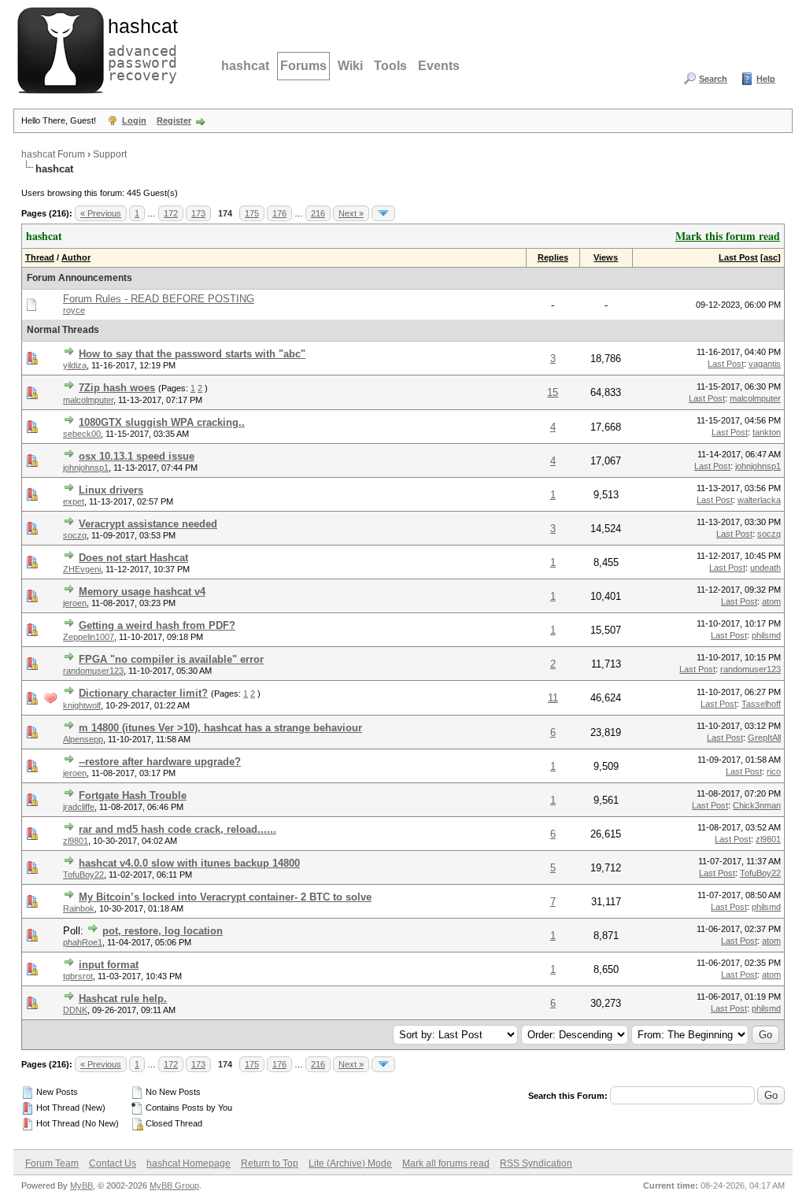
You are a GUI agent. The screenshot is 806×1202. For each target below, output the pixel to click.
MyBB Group (174, 1185)
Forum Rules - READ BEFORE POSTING (158, 299)
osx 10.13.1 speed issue (136, 456)
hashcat (245, 65)
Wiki (350, 65)
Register (174, 120)
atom (771, 601)
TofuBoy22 (83, 874)
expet (73, 501)
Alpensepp (83, 739)
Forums (303, 65)
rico (774, 771)
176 (279, 213)
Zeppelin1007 (88, 637)
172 (171, 213)
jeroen (75, 603)
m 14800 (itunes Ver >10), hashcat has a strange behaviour (220, 728)
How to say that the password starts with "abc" (192, 354)
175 (252, 213)
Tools (390, 65)
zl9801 (75, 840)
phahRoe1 (82, 942)
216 (318, 213)
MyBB (81, 1185)
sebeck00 (82, 433)
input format (109, 965)
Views (605, 257)
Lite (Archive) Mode (350, 1163)
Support (110, 154)
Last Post (738, 257)
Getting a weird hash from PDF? (157, 625)
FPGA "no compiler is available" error (171, 659)
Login (134, 120)
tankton (766, 432)
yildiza (75, 365)
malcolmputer (88, 400)
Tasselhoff (761, 703)
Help (765, 78)
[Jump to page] (383, 213)
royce (74, 310)
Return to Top (269, 1163)
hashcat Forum (53, 154)
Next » (351, 213)
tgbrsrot (78, 976)
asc (770, 257)
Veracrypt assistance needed (148, 524)
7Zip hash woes (117, 388)
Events (439, 65)
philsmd (766, 635)
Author (76, 257)
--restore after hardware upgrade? (160, 761)
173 (198, 213)
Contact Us (112, 1163)
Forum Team (52, 1163)
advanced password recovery (139, 48)
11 (553, 698)
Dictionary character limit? (143, 693)
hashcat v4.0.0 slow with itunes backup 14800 (189, 863)
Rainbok (78, 908)
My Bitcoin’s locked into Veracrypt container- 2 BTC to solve (225, 897)
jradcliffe (78, 807)
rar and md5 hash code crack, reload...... (177, 829)
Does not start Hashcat (133, 558)
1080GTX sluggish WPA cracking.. (162, 422)
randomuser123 (93, 670)
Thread (39, 257)
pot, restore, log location (162, 931)
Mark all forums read (446, 1163)
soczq (75, 535)
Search (713, 78)
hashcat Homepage (188, 1163)
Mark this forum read (727, 235)
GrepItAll (764, 737)
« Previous (100, 213)
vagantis (765, 363)
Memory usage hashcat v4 (142, 591)
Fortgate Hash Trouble (133, 795)
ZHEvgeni (82, 569)
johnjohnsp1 (86, 467)
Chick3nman (757, 805)
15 (552, 392)
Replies (553, 257)
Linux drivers (111, 490)
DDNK (75, 1010)
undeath (765, 567)
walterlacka (759, 500)
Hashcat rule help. (123, 998)
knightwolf (82, 705)
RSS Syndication (536, 1163)
